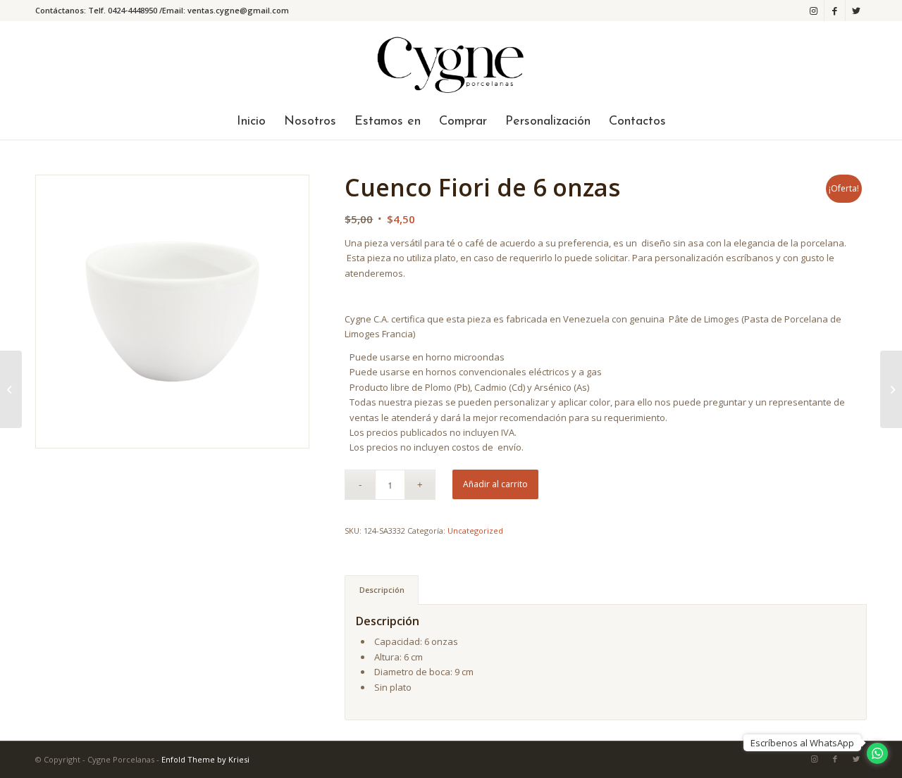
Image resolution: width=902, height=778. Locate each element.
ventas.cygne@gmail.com (238, 10)
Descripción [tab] (381, 589)
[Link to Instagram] (813, 10)
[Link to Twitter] (856, 10)
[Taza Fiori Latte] (11, 389)
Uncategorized (475, 530)
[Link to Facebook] (834, 10)
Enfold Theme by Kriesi (205, 759)
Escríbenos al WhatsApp (802, 742)
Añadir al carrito (495, 484)
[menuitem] (251, 121)
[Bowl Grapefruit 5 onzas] (891, 389)
